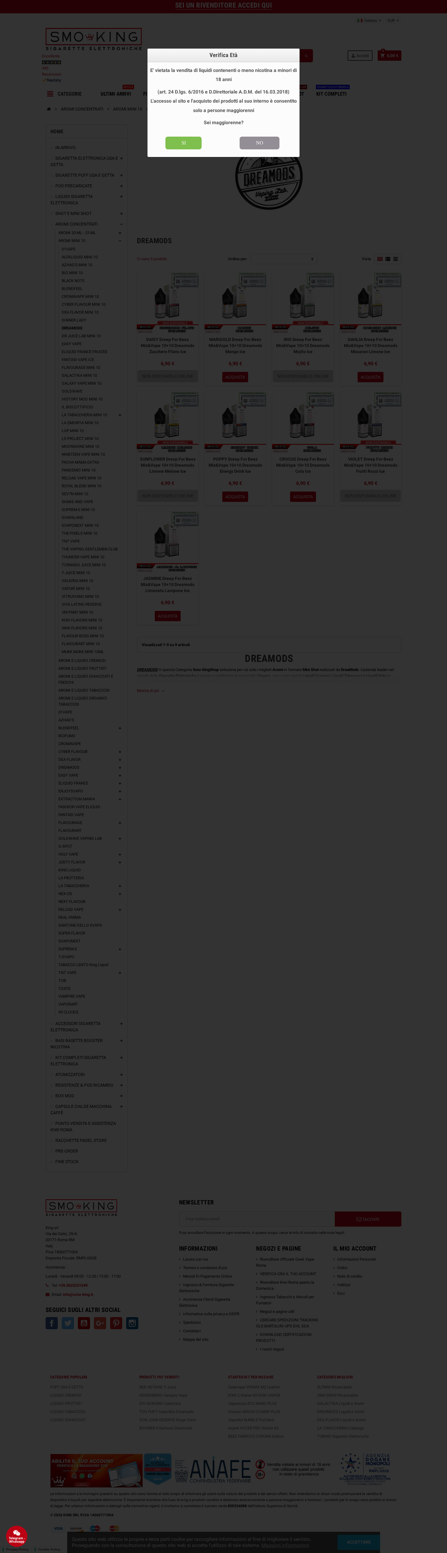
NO (259, 142)
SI (184, 142)
